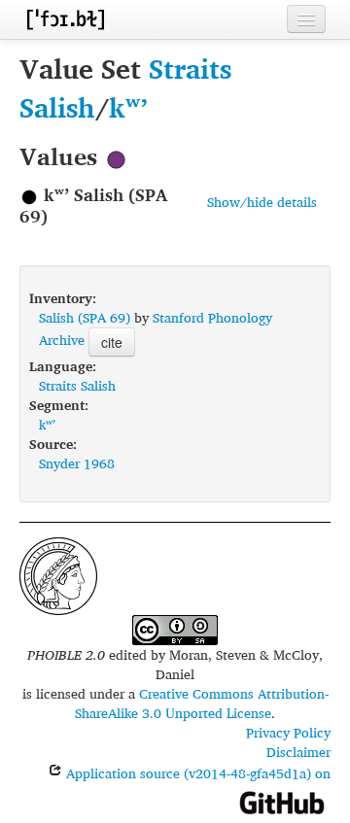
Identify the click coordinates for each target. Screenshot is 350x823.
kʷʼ (128, 107)
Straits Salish (77, 385)
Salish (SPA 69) (84, 317)
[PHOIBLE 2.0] (65, 19)
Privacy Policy (288, 732)
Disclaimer (298, 751)
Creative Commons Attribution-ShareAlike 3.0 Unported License (202, 703)
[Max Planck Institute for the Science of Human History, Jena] (58, 574)
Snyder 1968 (77, 463)
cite (111, 342)
